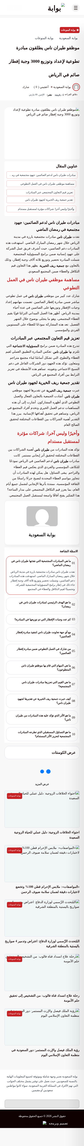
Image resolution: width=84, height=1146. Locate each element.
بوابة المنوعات (68, 30)
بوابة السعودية (42, 534)
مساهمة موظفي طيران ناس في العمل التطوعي (47, 183)
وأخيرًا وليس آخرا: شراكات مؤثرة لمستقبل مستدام (46, 209)
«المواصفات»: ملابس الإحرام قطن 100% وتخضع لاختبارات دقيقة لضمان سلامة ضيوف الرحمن (48, 889)
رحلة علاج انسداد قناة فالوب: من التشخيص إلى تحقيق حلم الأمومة (44, 998)
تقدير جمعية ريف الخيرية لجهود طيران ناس (49, 199)
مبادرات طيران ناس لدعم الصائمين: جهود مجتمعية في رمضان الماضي (40, 175)
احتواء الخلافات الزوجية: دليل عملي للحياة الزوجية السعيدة (47, 835)
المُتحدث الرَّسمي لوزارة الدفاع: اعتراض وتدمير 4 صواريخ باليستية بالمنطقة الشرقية (42, 944)
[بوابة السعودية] (46, 8)
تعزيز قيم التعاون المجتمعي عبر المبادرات (49, 192)
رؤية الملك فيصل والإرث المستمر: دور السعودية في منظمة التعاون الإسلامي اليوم (45, 1052)
